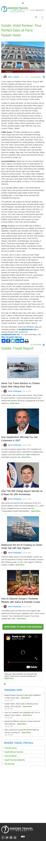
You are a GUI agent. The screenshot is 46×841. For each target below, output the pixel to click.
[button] (4, 57)
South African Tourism (14, 752)
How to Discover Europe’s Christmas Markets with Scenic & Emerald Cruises (20, 600)
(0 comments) (35, 77)
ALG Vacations (11, 756)
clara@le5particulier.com (28, 329)
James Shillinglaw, (14, 391)
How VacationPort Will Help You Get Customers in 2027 (19, 439)
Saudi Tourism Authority (15, 760)
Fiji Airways (10, 764)
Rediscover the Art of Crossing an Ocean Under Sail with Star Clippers (21, 546)
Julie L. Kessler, (13, 77)
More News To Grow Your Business (23, 627)
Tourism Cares (11, 748)
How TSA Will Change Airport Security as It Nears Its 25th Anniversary (21, 493)
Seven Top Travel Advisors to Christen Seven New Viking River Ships (20, 385)
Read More (14, 403)
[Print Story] (27, 341)
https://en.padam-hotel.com (11, 337)
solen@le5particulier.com (10, 334)
